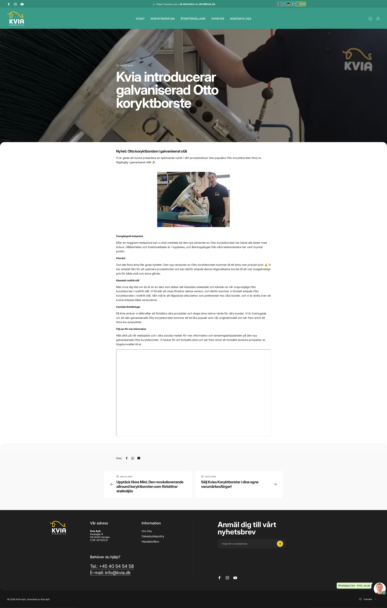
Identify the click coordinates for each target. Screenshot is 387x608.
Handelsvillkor (150, 541)
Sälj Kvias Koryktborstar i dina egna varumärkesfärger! (229, 484)
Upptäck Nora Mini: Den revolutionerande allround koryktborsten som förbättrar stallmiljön (150, 486)
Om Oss (147, 531)
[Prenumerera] (280, 544)
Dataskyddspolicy (153, 536)
